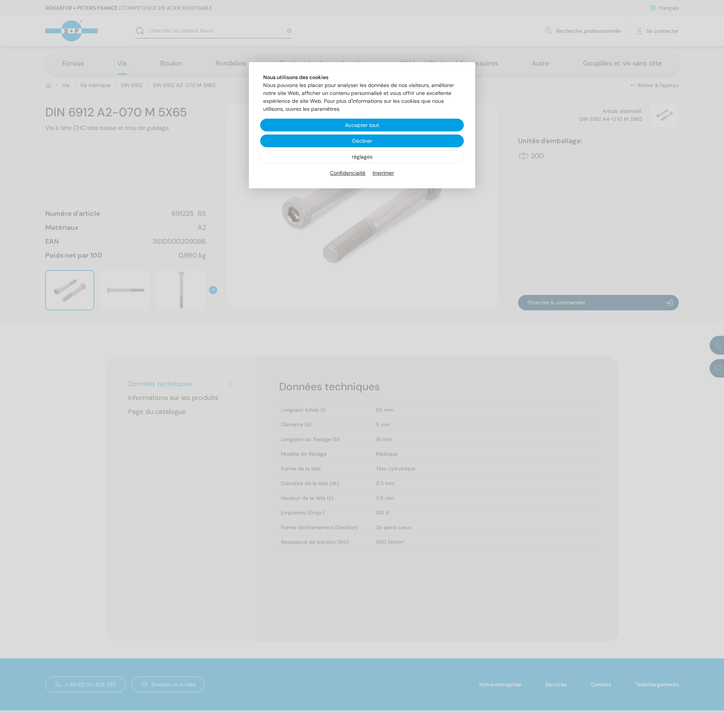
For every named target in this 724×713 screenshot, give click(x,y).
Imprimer (383, 172)
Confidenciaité (347, 172)
